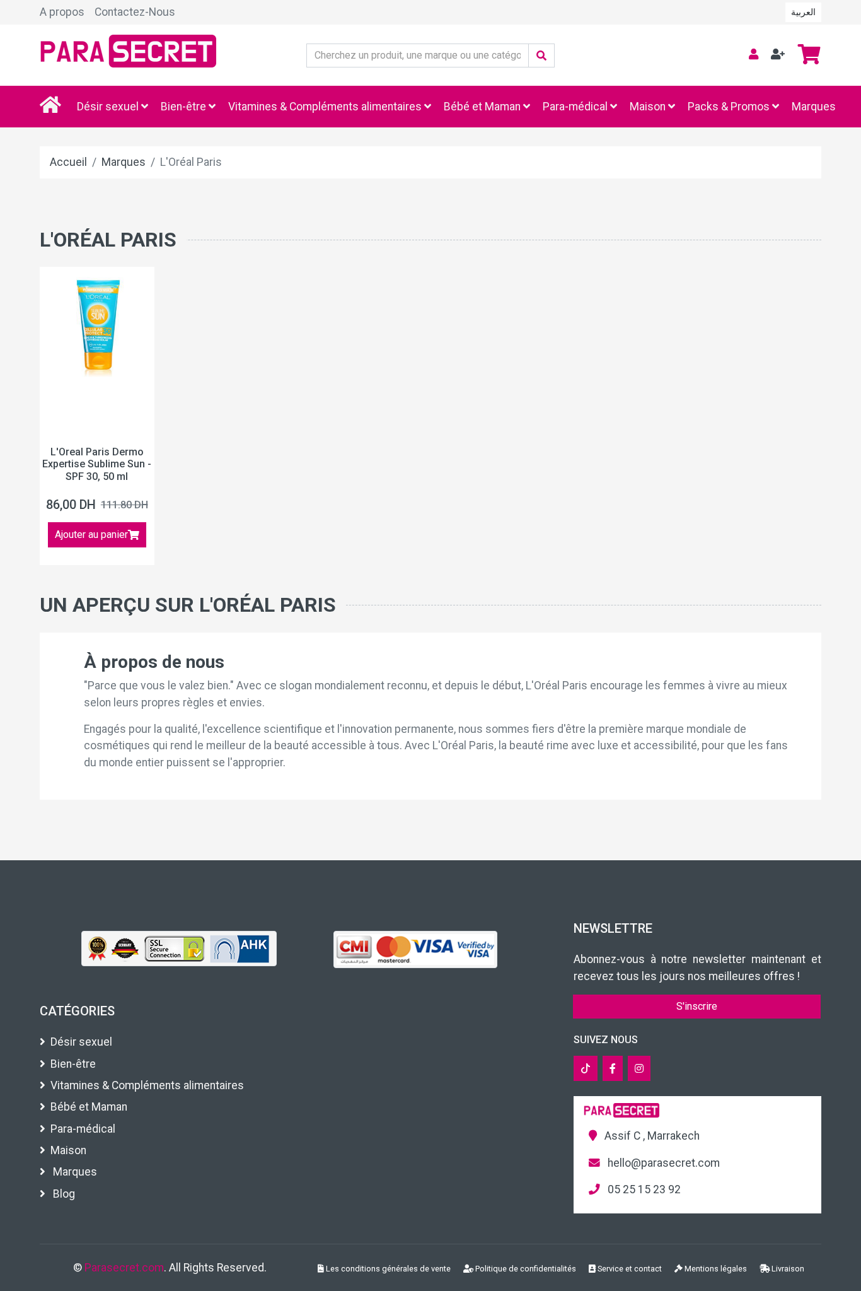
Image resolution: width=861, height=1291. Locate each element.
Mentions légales (715, 1268)
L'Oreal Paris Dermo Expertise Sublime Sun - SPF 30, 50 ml (96, 464)
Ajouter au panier (91, 534)
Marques (814, 106)
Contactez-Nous (135, 12)
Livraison (787, 1268)
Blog (62, 1194)
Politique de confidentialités (524, 1268)
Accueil (68, 162)
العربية (803, 12)
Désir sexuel (109, 106)
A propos (62, 12)
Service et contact (629, 1268)
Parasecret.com (124, 1267)
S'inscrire (696, 1006)
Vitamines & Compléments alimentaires (326, 106)
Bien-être (185, 106)
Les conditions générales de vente (387, 1268)
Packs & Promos (730, 106)
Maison (649, 106)
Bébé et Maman (483, 106)
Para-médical (576, 106)
